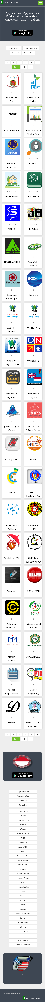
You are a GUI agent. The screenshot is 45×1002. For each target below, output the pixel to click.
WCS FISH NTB (33, 327)
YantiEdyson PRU (12, 558)
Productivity (23, 900)
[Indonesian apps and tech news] (22, 32)
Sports (23, 851)
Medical (23, 869)
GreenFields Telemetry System (33, 266)
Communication (23, 873)
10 (24, 67)
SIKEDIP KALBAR (11, 130)
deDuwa (33, 459)
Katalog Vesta (11, 459)
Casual (23, 891)
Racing (23, 815)
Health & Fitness (23, 878)
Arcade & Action (23, 856)
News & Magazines (23, 913)
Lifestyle (23, 927)
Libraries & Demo (23, 820)
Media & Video (23, 847)
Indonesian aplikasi (11, 2)
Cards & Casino (23, 833)
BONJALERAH (33, 591)
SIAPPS (11, 229)
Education (23, 936)
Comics (23, 824)
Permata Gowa (11, 196)
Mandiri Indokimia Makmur (11, 660)
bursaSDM (33, 163)
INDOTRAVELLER (12, 262)
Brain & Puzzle (23, 864)
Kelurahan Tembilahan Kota (11, 628)
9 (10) (16, 67)
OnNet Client (33, 360)
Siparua (11, 492)
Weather (23, 829)
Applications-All (13, 48)
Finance (23, 896)
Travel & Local (23, 931)
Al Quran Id (33, 196)
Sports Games (23, 811)
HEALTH (23, 838)
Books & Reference (23, 944)
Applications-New (30, 48)
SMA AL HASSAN (33, 656)
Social (23, 882)
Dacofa (11, 722)
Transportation (23, 860)
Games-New (28, 53)
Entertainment (23, 922)
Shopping (23, 909)
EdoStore (33, 295)
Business (23, 918)
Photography (23, 842)
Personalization (23, 887)
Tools (23, 904)
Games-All (15, 53)
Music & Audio (23, 940)
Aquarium (11, 591)
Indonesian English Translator (33, 397)
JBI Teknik (33, 229)
